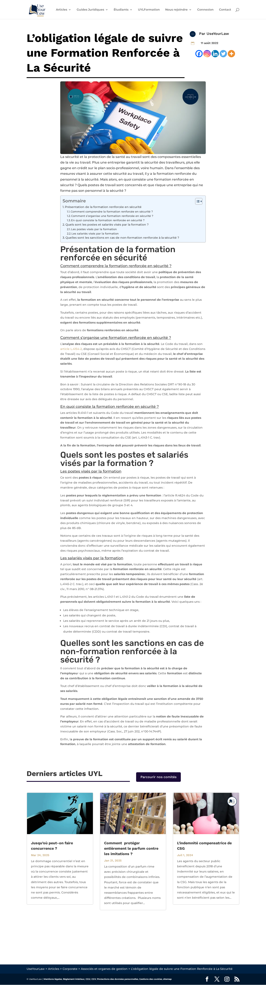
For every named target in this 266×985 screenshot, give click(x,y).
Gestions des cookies (150, 979)
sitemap (167, 979)
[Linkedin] (215, 53)
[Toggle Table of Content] (196, 201)
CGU (88, 979)
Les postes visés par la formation (94, 229)
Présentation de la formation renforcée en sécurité (103, 207)
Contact (225, 9)
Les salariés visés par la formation (95, 233)
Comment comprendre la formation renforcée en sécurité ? (112, 211)
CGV (93, 979)
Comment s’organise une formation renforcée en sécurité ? (112, 216)
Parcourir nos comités (158, 777)
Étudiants (121, 9)
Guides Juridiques (90, 9)
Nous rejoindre (176, 9)
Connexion (205, 9)
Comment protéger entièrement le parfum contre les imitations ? (131, 848)
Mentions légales (53, 979)
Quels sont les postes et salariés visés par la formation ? (107, 224)
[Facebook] (199, 53)
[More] (231, 53)
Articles (61, 9)
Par (203, 33)
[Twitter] (223, 53)
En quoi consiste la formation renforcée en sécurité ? (107, 220)
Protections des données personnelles (117, 979)
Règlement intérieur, (74, 979)
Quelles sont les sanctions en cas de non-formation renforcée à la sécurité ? (122, 237)
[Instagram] (207, 53)
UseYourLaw (218, 33)
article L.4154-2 (71, 349)
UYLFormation (149, 9)
